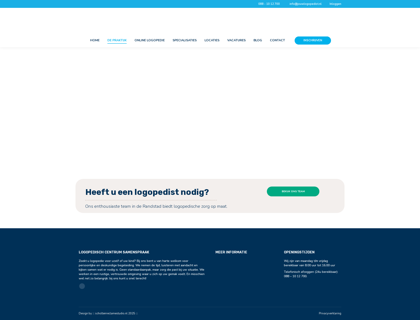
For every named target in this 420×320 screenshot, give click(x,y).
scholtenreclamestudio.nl (111, 313)
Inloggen (335, 4)
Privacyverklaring (330, 313)
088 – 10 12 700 (295, 276)
